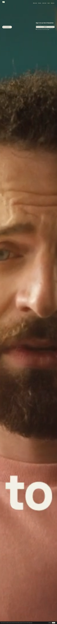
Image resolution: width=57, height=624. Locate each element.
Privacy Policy (30, 622)
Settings (50, 622)
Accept (53, 622)
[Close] (56, 622)
